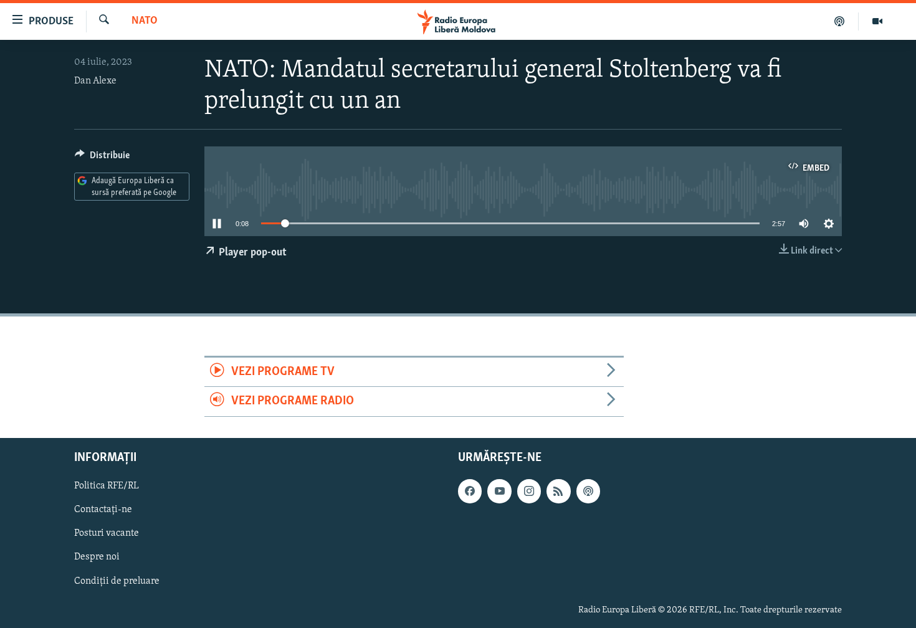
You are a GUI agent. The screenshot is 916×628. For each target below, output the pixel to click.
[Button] (102, 158)
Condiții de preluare (117, 581)
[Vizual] (877, 21)
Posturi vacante (106, 533)
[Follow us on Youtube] (499, 491)
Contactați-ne (103, 510)
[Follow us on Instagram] (529, 491)
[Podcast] (840, 21)
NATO (144, 21)
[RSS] (558, 491)
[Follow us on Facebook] (470, 491)
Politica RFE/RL (106, 486)
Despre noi (97, 557)
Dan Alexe (95, 81)
